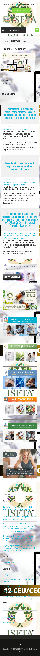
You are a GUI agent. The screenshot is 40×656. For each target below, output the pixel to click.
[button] (37, 30)
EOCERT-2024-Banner (8, 82)
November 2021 (9, 562)
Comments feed (9, 618)
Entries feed (7, 613)
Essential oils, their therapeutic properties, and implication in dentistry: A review (20, 166)
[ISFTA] (20, 23)
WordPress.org (8, 622)
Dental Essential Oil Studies (19, 129)
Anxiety (5, 574)
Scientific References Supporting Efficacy (17, 596)
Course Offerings (12, 30)
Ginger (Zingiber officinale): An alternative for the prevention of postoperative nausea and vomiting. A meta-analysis (19, 548)
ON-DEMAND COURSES (20, 10)
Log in (5, 608)
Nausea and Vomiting (10, 591)
